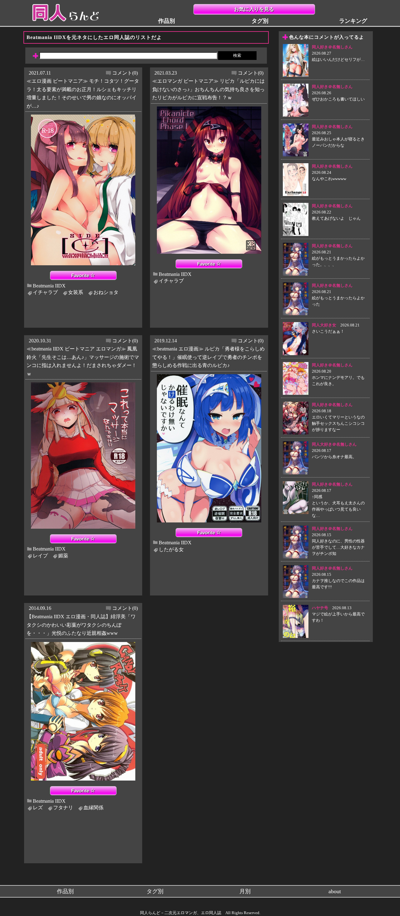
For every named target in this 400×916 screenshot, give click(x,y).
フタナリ (63, 807)
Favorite (80, 275)
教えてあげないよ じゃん (336, 218)
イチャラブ (45, 292)
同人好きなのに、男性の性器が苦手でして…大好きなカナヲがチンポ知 (338, 547)
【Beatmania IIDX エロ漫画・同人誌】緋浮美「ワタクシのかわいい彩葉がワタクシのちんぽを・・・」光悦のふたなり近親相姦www (81, 625)
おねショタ (105, 292)
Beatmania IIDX (49, 285)
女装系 (75, 292)
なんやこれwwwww (329, 178)
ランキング (353, 21)
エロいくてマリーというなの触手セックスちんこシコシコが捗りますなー (338, 423)
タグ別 (260, 21)
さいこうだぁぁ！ (328, 331)
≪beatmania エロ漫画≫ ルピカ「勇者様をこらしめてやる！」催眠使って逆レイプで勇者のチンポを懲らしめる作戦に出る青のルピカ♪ (208, 357)
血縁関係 (93, 807)
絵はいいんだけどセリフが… (338, 59)
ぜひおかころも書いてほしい (338, 99)
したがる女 (171, 549)
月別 (245, 891)
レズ (38, 807)
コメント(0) (125, 73)
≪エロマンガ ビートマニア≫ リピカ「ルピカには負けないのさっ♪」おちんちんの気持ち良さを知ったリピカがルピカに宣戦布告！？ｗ (208, 89)
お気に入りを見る (254, 9)
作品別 (166, 21)
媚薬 (63, 555)
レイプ (40, 555)
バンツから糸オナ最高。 (334, 456)
